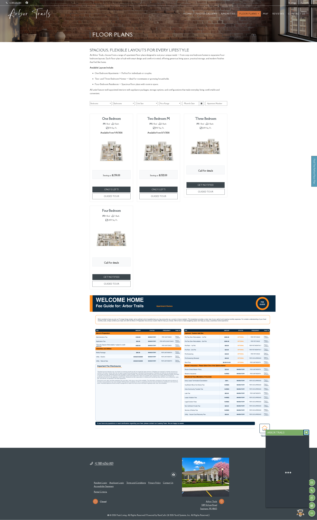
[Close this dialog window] (306, 432)
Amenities (228, 13)
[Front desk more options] (311, 513)
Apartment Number (214, 103)
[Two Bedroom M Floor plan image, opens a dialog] (158, 152)
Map (265, 13)
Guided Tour (117, 196)
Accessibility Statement (104, 486)
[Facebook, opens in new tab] (26, 2)
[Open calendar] (201, 103)
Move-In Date (189, 103)
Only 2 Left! (117, 189)
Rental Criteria (100, 491)
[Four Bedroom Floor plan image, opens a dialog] (111, 239)
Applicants (305, 2)
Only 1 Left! (165, 189)
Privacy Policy (154, 482)
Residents (293, 2)
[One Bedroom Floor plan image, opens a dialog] (111, 152)
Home (188, 13)
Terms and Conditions (136, 482)
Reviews (278, 13)
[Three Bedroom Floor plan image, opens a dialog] (205, 147)
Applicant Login (116, 482)
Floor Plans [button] (248, 13)
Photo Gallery (206, 13)
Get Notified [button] (211, 185)
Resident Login (100, 482)
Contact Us (296, 13)
